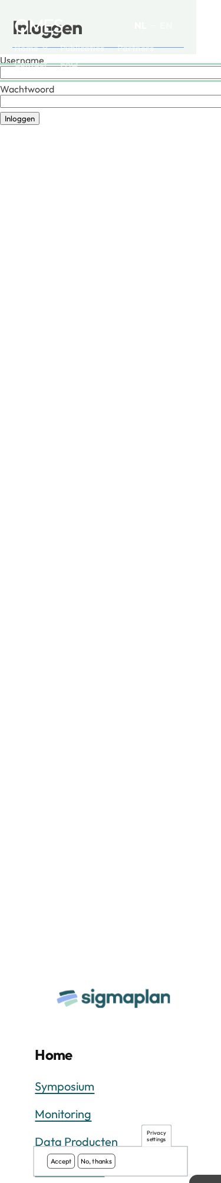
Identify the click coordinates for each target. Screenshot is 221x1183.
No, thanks (96, 1161)
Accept (61, 1161)
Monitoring (63, 1113)
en (166, 25)
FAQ (69, 64)
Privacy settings (156, 1135)
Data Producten (76, 1141)
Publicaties (82, 48)
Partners (135, 48)
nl (140, 25)
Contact (30, 64)
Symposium (64, 1086)
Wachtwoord (27, 89)
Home (26, 48)
